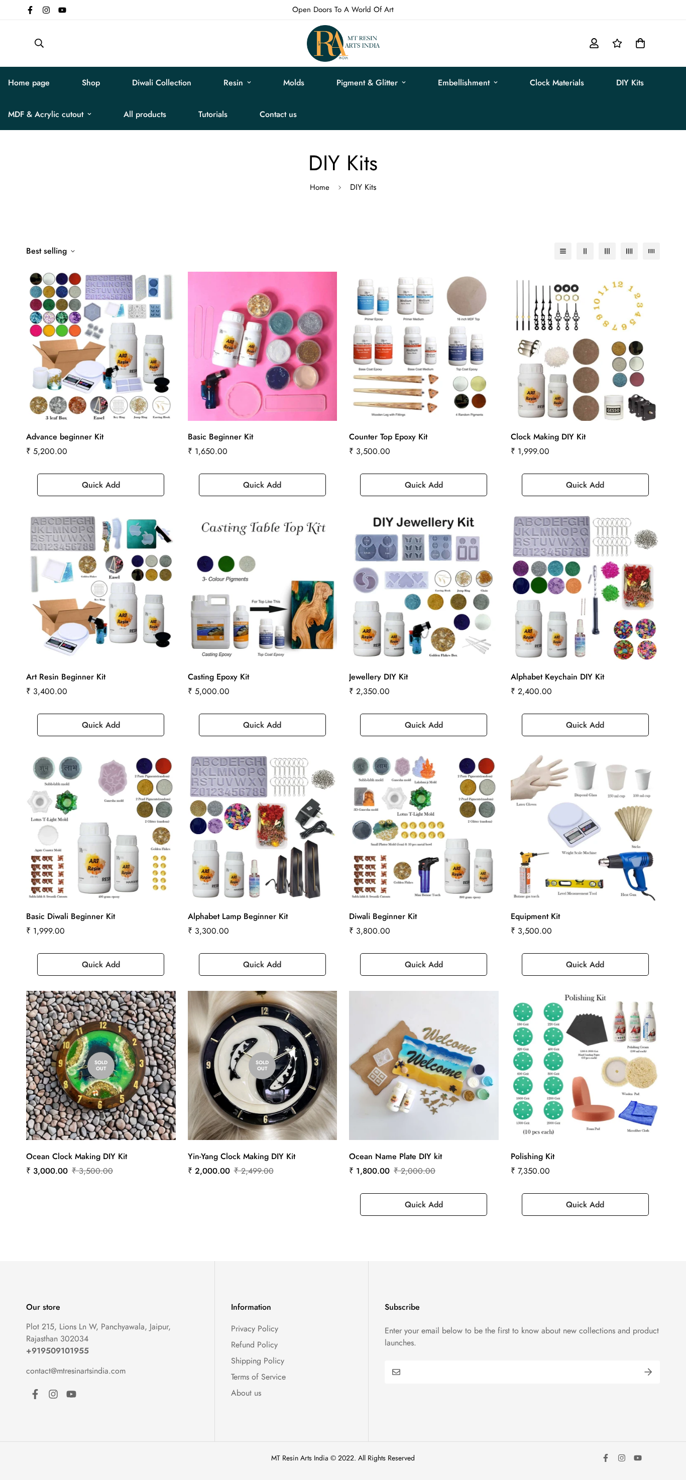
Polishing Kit (532, 1156)
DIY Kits (630, 82)
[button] (638, 43)
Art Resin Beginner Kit (65, 676)
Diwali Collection (161, 82)
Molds (293, 82)
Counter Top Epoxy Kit (388, 436)
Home (319, 187)
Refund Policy (254, 1344)
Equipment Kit (535, 916)
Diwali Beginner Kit (383, 916)
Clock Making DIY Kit (548, 436)
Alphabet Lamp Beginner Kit (238, 916)
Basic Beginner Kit (220, 436)
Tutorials (212, 114)
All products (145, 114)
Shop (91, 82)
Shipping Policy (257, 1361)
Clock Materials (557, 82)
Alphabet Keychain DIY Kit (557, 676)
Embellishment (464, 82)
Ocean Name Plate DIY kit (395, 1156)
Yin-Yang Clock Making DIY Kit (241, 1156)
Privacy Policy (254, 1328)
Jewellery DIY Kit (378, 676)
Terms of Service (258, 1377)
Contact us (278, 114)
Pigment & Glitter (367, 82)
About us (246, 1393)
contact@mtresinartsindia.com (76, 1371)
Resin (233, 82)
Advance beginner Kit (64, 436)
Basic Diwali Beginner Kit (70, 916)
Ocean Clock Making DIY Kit (76, 1156)
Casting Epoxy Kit (218, 676)
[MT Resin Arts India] (343, 43)
